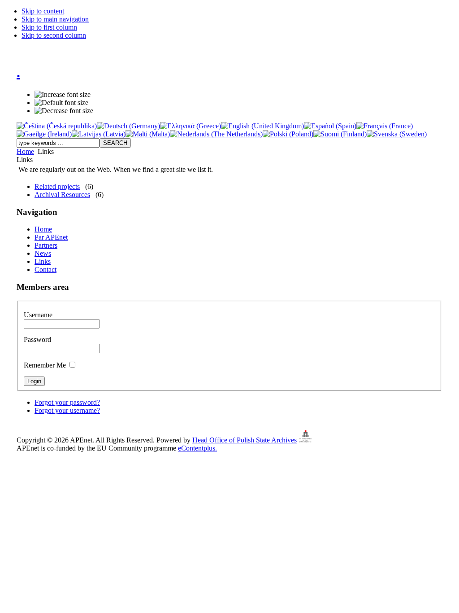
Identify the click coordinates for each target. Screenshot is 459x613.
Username (38, 315)
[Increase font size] (63, 95)
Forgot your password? (67, 402)
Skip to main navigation (55, 19)
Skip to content (43, 11)
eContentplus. (197, 448)
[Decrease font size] (64, 111)
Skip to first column (49, 27)
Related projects (57, 186)
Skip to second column (54, 35)
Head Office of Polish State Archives (244, 440)
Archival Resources (62, 194)
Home (25, 151)
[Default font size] (61, 103)
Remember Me (46, 365)
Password (37, 339)
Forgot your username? (67, 410)
